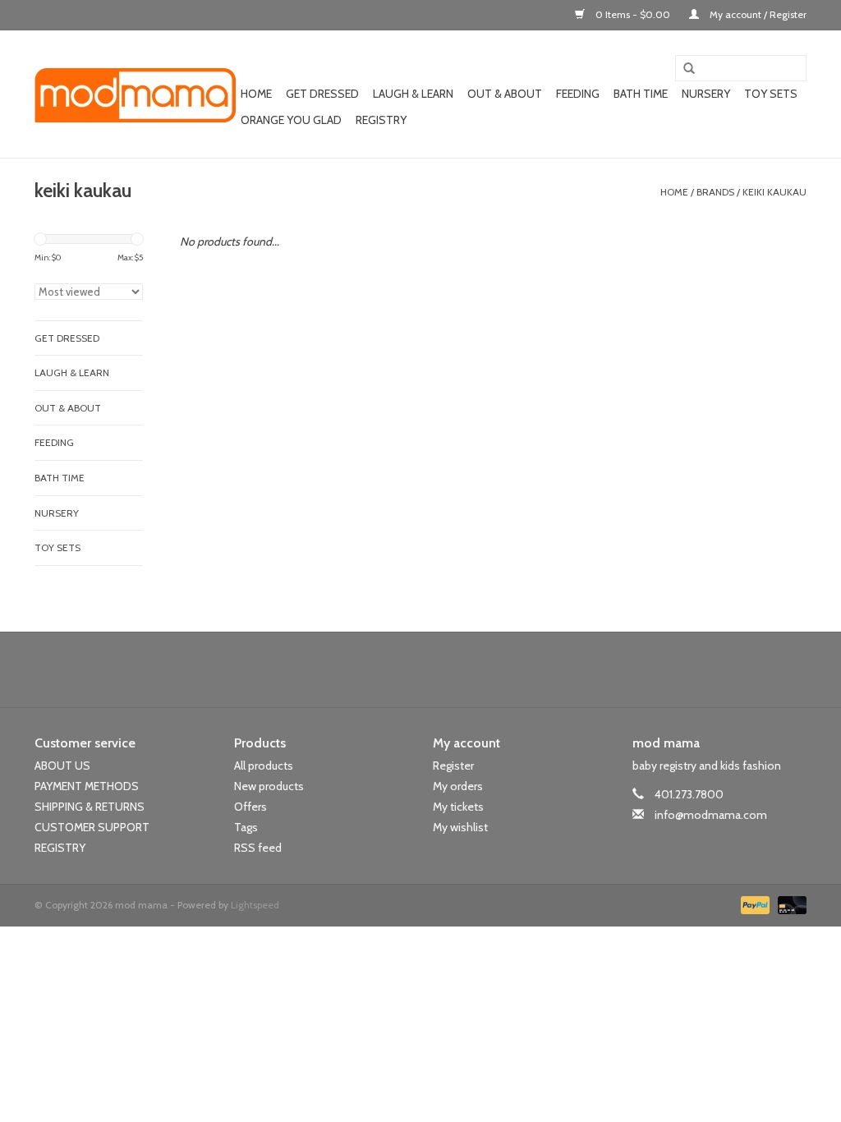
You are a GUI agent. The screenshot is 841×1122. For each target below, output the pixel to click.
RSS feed (258, 847)
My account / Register (757, 14)
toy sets (770, 93)
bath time (641, 93)
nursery (706, 93)
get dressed (322, 93)
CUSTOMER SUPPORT (91, 827)
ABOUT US (62, 765)
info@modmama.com (711, 814)
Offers (250, 806)
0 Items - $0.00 (633, 14)
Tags (246, 827)
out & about (504, 93)
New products (269, 786)
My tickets (458, 806)
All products (263, 765)
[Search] (683, 69)
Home (256, 93)
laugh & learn (413, 93)
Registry (381, 120)
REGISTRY (59, 847)
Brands (715, 192)
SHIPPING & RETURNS (89, 806)
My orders (458, 786)
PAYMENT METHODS (86, 786)
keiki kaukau (774, 192)
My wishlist (460, 827)
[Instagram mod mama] (449, 669)
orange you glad (291, 120)
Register (453, 765)
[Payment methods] (753, 903)
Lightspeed (255, 905)
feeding (578, 93)
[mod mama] (135, 94)
